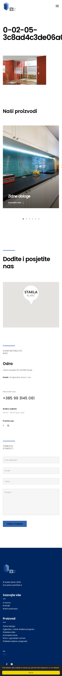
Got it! (31, 672)
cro (4, 654)
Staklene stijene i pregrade (15, 641)
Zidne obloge (9, 626)
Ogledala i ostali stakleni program (18, 629)
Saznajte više (14, 202)
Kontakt (6, 605)
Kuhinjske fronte (10, 635)
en (4, 651)
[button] (31, 295)
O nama (7, 602)
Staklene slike (9, 632)
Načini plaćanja (10, 608)
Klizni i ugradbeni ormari (14, 638)
